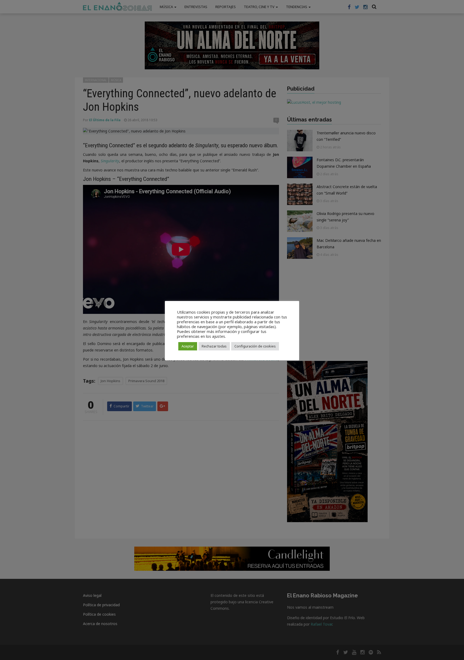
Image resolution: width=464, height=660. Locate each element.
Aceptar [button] (188, 346)
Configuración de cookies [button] (255, 346)
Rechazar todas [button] (214, 346)
